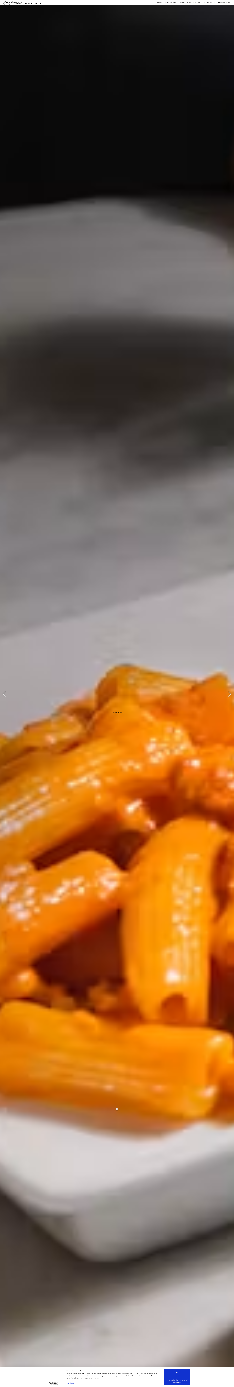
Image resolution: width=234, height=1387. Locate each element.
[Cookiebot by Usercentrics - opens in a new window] (54, 1383)
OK (177, 1373)
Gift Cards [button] (201, 2)
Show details (70, 1383)
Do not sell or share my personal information (177, 1381)
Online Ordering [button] (224, 2)
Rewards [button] (160, 2)
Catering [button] (182, 2)
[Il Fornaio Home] (23, 2)
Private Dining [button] (191, 2)
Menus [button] (175, 2)
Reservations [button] (211, 2)
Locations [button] (168, 2)
